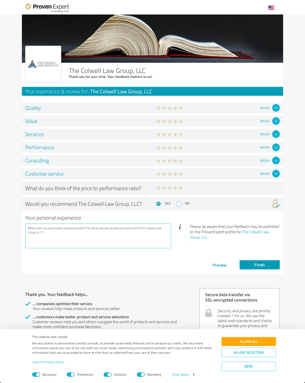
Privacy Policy (54, 362)
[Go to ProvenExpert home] (47, 11)
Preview (220, 264)
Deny (248, 366)
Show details (180, 375)
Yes (168, 203)
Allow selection (249, 352)
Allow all (249, 341)
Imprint (37, 362)
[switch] (71, 374)
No (187, 203)
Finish (260, 265)
